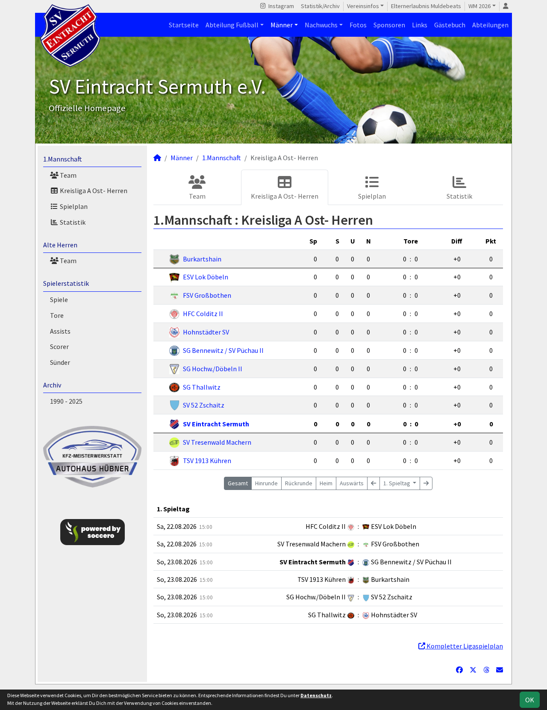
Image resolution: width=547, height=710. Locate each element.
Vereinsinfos (363, 6)
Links (419, 25)
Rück (298, 483)
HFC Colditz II (203, 313)
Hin (266, 483)
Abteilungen (490, 25)
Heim (326, 483)
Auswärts (352, 483)
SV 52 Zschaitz (203, 405)
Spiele (59, 299)
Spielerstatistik (66, 283)
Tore (57, 315)
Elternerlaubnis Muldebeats (426, 6)
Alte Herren (60, 245)
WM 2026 (479, 6)
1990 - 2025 (66, 401)
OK (529, 699)
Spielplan (73, 206)
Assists (60, 331)
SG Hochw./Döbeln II (212, 368)
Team (67, 175)
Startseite (184, 25)
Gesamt (238, 483)
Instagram (280, 6)
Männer (282, 25)
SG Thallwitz (202, 387)
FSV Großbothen (207, 295)
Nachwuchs (321, 25)
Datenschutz (316, 695)
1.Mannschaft (62, 159)
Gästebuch (449, 25)
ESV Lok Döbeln (205, 277)
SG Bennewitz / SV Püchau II (223, 350)
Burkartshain (202, 259)
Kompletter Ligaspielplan (464, 646)
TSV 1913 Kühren (207, 460)
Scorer (59, 346)
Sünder (60, 362)
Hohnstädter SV (206, 332)
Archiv (52, 385)
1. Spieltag (397, 483)
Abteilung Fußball (232, 25)
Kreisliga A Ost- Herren (93, 190)
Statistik (72, 222)
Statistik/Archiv (320, 6)
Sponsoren (389, 25)
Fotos (358, 25)
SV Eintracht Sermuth (216, 424)
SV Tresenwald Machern (217, 442)
